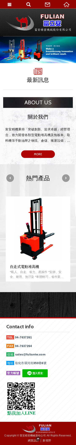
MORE (38, 154)
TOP (38, 439)
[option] (38, 50)
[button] (10, 178)
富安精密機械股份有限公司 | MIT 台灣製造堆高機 (38, 22)
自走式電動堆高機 (38, 239)
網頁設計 (33, 440)
